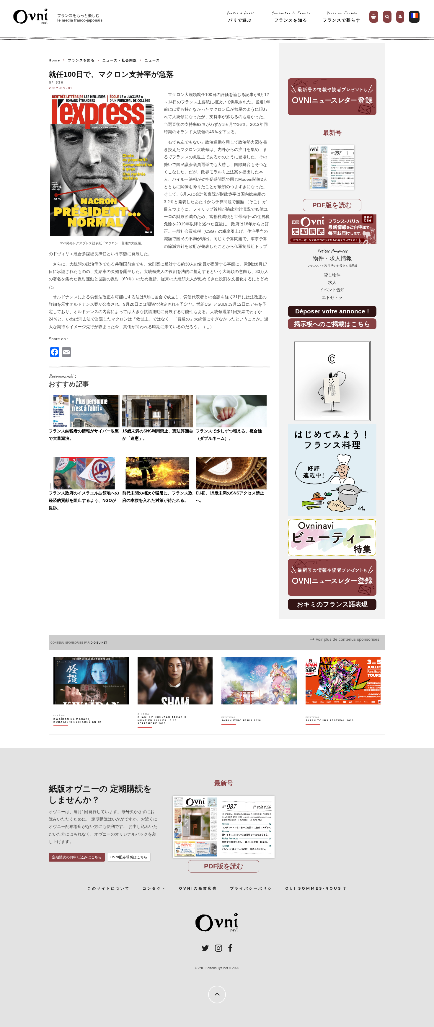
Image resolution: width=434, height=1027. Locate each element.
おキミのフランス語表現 (332, 604)
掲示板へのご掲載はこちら (332, 323)
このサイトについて (108, 888)
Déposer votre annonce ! (332, 311)
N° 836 (56, 83)
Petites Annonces (332, 258)
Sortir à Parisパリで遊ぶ (240, 16)
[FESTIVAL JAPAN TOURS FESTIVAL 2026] (330, 730)
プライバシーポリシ (251, 888)
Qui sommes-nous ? (316, 888)
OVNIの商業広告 (198, 888)
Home (54, 60)
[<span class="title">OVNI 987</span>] (332, 167)
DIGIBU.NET (99, 642)
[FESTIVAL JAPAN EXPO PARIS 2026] (241, 730)
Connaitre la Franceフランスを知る (291, 16)
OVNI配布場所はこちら (128, 857)
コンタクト (154, 888)
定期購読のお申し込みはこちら (77, 857)
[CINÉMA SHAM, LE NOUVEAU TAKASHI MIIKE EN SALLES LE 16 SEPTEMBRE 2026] (162, 730)
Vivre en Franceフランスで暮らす (341, 16)
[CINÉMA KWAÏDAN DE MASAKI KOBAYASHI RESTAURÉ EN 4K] (78, 730)
